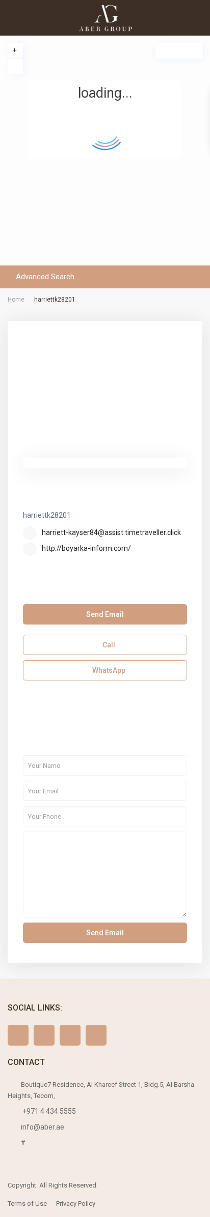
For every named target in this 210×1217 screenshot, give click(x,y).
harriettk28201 (64, 500)
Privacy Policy (75, 1203)
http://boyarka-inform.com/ (86, 548)
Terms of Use (27, 1203)
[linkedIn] (96, 1035)
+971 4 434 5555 (48, 1111)
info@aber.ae (42, 1127)
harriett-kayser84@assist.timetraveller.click (111, 532)
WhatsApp (108, 670)
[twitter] (44, 1035)
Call (108, 645)
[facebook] (18, 1035)
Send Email (105, 614)
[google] (70, 1035)
